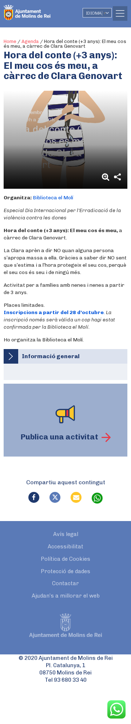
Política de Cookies (65, 559)
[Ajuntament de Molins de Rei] (42, 9)
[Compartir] (117, 176)
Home (10, 41)
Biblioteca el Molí (53, 198)
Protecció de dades (65, 571)
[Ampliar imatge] (106, 176)
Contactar (65, 583)
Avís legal (65, 534)
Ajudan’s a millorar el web (66, 595)
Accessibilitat (65, 546)
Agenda (30, 41)
